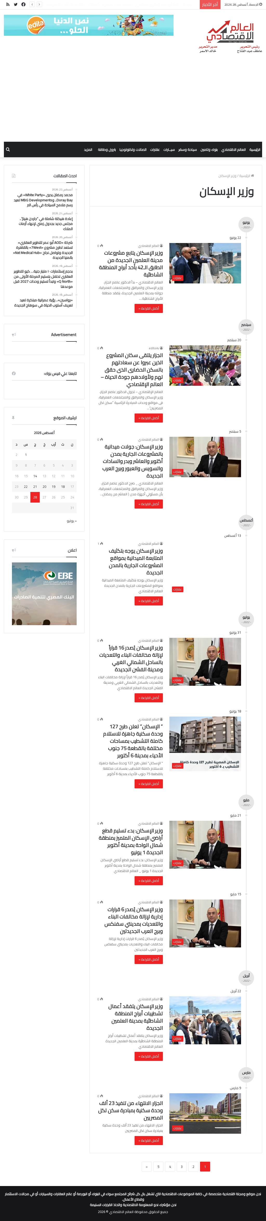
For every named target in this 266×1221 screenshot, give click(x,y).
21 (35, 486)
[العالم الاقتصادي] (230, 37)
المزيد (88, 149)
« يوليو (72, 521)
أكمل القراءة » (148, 308)
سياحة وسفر (187, 149)
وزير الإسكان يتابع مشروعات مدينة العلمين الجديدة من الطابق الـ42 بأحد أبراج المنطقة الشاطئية (131, 263)
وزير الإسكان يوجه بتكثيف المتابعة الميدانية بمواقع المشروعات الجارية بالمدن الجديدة (136, 561)
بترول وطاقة (107, 149)
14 (35, 476)
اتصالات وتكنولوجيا (133, 149)
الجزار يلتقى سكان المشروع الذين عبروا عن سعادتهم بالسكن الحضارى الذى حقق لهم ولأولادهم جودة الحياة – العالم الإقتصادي (132, 369)
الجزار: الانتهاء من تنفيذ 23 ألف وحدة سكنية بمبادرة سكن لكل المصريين (130, 1110)
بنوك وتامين (209, 149)
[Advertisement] (133, 103)
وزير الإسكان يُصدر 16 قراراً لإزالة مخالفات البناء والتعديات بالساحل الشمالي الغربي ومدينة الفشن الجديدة (131, 658)
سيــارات (169, 149)
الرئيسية (254, 149)
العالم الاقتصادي (233, 149)
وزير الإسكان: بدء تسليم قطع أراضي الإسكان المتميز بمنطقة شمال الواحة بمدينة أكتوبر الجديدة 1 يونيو (131, 841)
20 (44, 486)
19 (53, 486)
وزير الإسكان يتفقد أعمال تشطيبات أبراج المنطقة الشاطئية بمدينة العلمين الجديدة (135, 1017)
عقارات (155, 149)
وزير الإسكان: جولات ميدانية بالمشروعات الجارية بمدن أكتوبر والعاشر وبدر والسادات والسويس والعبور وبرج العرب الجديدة (132, 461)
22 (26, 486)
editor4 (154, 348)
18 (63, 486)
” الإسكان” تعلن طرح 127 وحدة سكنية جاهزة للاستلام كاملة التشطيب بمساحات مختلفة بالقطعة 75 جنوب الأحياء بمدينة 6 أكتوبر (133, 741)
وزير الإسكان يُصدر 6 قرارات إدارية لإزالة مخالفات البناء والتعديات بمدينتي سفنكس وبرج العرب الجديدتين (133, 920)
